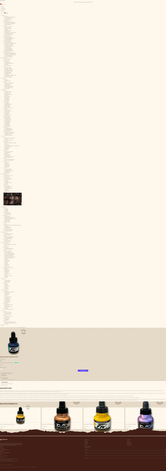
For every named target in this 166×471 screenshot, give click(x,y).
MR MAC (6, 210)
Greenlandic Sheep (8, 73)
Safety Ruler (7, 144)
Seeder (6, 261)
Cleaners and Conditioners (7, 229)
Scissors (6, 153)
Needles (6, 79)
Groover (6, 138)
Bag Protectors (7, 96)
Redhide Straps (8, 47)
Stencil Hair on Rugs (8, 71)
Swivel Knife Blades (8, 249)
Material (4, 235)
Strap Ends (7, 167)
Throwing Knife (7, 301)
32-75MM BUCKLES (8, 130)
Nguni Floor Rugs (8, 77)
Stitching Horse (8, 172)
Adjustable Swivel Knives (9, 156)
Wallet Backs (7, 190)
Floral (6, 274)
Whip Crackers (5, 308)
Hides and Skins (4, 57)
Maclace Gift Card (8, 312)
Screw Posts (7, 100)
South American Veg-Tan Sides (10, 22)
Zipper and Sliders (8, 110)
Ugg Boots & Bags (6, 318)
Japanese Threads (8, 83)
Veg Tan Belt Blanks (8, 39)
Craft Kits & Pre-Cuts (7, 179)
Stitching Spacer (8, 169)
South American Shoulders (9, 23)
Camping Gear (5, 290)
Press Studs (7, 111)
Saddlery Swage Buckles (9, 133)
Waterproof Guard (8, 230)
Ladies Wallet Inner (8, 186)
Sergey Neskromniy (8, 251)
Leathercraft (7, 286)
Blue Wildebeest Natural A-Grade (11, 75)
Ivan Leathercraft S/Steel (9, 253)
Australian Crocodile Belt (9, 44)
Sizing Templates (8, 146)
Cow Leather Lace (8, 18)
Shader (6, 268)
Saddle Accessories (6, 131)
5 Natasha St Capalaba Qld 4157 (5, 452)
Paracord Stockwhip (8, 306)
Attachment (5, 232)
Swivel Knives (5, 247)
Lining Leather (7, 35)
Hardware (3, 89)
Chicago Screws (8, 114)
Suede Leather (7, 31)
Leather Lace (5, 16)
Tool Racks (7, 147)
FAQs (128, 441)
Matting (6, 263)
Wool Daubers (7, 228)
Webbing (3, 231)
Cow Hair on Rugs (8, 68)
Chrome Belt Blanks (8, 48)
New (2, 325)
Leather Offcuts (8, 24)
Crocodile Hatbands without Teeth (11, 322)
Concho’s (6, 95)
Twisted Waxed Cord (8, 87)
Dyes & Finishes (4, 206)
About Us (86, 441)
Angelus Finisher (8, 214)
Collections (5, 245)
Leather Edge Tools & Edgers (10, 137)
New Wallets (5, 192)
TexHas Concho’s (8, 92)
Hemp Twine (7, 88)
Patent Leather (7, 27)
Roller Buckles (7, 123)
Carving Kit (7, 246)
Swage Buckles (7, 117)
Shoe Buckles (7, 122)
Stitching (3, 77)
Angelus (6, 208)
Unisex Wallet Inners (8, 188)
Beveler (6, 259)
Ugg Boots (7, 319)
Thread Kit (7, 180)
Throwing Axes (7, 300)
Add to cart (83, 370)
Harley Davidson (8, 297)
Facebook (86, 452)
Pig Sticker (7, 298)
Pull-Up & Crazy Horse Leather (10, 54)
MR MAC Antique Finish (9, 217)
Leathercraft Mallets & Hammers (10, 142)
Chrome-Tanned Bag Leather (10, 52)
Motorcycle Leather (8, 28)
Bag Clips (7, 113)
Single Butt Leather (8, 37)
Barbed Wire (7, 271)
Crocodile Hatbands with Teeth (10, 321)
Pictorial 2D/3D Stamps (9, 255)
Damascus (7, 302)
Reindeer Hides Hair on (9, 69)
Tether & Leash (5, 239)
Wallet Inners (7, 191)
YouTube (86, 454)
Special (6, 277)
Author (4, 279)
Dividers (6, 149)
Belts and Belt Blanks (7, 41)
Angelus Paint (7, 221)
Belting (6, 284)
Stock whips (7, 305)
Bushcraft (7, 289)
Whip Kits (6, 307)
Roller (6, 143)
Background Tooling (8, 275)
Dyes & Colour (5, 215)
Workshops (4, 9)
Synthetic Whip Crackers (9, 309)
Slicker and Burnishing (9, 139)
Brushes (6, 226)
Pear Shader (7, 259)
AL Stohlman (7, 281)
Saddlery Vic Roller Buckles (10, 132)
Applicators (5, 224)
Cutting (4, 150)
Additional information (7, 383)
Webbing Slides (7, 234)
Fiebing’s (6, 211)
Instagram (86, 449)
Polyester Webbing (8, 238)
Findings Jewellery (8, 91)
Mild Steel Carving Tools (9, 256)
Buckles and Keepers (7, 116)
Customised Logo (6, 243)
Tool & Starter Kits (6, 176)
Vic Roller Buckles (8, 119)
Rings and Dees (6, 101)
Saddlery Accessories (9, 135)
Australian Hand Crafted (7, 313)
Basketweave (7, 269)
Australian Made (8, 314)
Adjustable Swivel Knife (9, 151)
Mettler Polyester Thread (9, 82)
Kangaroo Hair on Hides (9, 63)
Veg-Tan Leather (6, 20)
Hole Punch (7, 165)
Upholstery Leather (8, 26)
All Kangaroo (7, 61)
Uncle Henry (7, 293)
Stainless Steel (7, 118)
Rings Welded (7, 106)
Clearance (3, 324)
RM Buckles (7, 124)
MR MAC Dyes (7, 216)
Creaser (6, 140)
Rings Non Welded (8, 104)
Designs (6, 288)
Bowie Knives (7, 292)
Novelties (6, 64)
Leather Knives (7, 154)
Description (5, 382)
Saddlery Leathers (8, 30)
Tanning (6, 287)
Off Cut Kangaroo (8, 65)
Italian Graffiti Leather (9, 55)
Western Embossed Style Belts (10, 43)
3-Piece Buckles (8, 121)
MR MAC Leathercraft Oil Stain (10, 218)
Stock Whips (5, 303)
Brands (4, 158)
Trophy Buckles (7, 120)
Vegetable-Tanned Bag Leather (10, 53)
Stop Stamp (7, 264)
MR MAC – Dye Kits (6, 222)
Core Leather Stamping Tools (8, 258)
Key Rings (7, 102)
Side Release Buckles (9, 233)
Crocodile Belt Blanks (9, 49)
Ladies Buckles (7, 125)
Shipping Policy (129, 442)
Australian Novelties (8, 316)
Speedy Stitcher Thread (9, 86)
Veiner (6, 265)
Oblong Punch (7, 166)
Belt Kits (6, 181)
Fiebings (6, 209)
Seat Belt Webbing (8, 237)
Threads (4, 81)
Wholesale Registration (88, 446)
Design (6, 276)
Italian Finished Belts (8, 42)
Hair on (4, 66)
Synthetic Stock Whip (9, 304)
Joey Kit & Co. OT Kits (9, 175)
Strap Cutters (7, 155)
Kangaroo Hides (6, 60)
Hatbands (5, 320)
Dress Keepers (7, 126)
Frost (6, 295)
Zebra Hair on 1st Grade (9, 76)
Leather (3, 15)
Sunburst (6, 272)
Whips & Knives (4, 289)
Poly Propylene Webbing (9, 236)
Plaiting (6, 285)
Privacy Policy (129, 443)
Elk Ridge (6, 294)
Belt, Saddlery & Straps (7, 36)
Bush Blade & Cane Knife (9, 291)
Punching (5, 161)
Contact (3, 11)
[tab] (84, 382)
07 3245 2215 (3, 448)
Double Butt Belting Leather (10, 38)
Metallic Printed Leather (9, 33)
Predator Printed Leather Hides (10, 32)
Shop (3, 7)
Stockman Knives (8, 296)
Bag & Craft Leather (6, 51)
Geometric (7, 270)
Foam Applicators (8, 227)
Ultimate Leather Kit (8, 178)
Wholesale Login (87, 447)
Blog (2, 10)
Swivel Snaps (7, 112)
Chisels (6, 163)
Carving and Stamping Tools (10, 254)
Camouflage (7, 260)
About (3, 6)
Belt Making (7, 177)
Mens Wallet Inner (8, 187)
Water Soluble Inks (13, 327)
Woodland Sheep (8, 72)
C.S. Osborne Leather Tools (10, 159)
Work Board (7, 148)
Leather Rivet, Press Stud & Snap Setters (12, 145)
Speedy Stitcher (8, 80)
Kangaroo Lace (7, 19)
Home (1, 327)
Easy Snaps (7, 115)
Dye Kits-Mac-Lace (8, 182)
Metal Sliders (7, 98)
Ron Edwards (7, 282)
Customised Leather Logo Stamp (10, 244)
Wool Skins (7, 74)
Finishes (4, 327)
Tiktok (86, 457)
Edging (4, 137)
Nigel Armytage (7, 280)
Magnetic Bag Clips (8, 94)
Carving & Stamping (5, 242)
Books (3, 278)
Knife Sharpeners (8, 157)
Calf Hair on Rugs (8, 67)
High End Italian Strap (9, 45)
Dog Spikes (7, 99)
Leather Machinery (8, 168)
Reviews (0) (5, 385)
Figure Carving (7, 266)
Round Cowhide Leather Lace (10, 17)
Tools (3, 136)
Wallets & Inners (6, 185)
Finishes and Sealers (6, 212)
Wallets (6, 189)
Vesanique (11, 464)
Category (5, 283)
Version (4, 250)
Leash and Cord (8, 241)
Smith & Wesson (8, 299)
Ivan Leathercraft (8, 252)
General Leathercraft (6, 141)
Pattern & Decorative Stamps (8, 267)
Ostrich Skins (7, 59)
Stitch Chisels (7, 164)
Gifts (2, 310)
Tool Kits (6, 183)
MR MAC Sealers (8, 213)
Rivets (6, 108)
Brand (4, 207)
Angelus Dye (7, 220)
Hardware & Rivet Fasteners (8, 107)
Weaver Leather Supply (9, 160)
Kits (6, 223)
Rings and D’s (7, 105)
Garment (6, 29)
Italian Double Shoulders (9, 21)
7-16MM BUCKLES (8, 128)
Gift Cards (5, 311)
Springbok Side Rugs (8, 70)
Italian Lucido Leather (9, 56)
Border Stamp (7, 273)
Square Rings (7, 107)
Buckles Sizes (5, 127)
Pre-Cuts (6, 184)
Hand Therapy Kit (6, 174)
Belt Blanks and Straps (9, 50)
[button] (83, 367)
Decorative (5, 90)
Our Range (3, 8)
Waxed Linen (7, 84)
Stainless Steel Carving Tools (10, 257)
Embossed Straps (8, 40)
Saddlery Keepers (8, 134)
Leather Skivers (8, 152)
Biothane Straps (8, 240)
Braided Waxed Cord (8, 85)
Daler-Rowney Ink (8, 219)
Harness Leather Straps (9, 46)
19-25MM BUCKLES (8, 129)
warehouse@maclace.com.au (5, 449)
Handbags (7, 319)
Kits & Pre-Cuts (4, 173)
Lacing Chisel (7, 162)
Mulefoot (6, 262)
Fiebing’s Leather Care (9, 229)
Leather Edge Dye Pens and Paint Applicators (13, 225)
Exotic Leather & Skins (9, 34)
